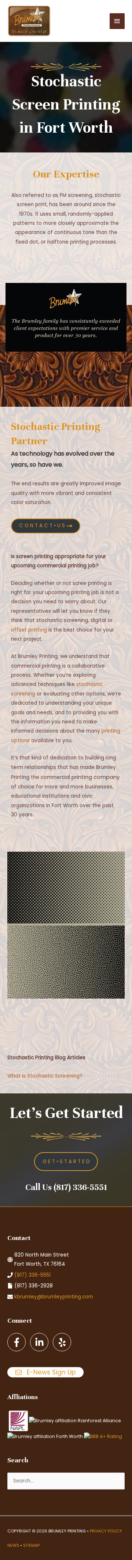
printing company (96, 777)
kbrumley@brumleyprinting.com (53, 1296)
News (13, 1545)
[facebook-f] (18, 1342)
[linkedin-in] (40, 1342)
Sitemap (31, 1545)
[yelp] (63, 1342)
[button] (66, 1161)
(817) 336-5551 (32, 1275)
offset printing (29, 629)
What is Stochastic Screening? (44, 1075)
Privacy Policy (106, 1531)
